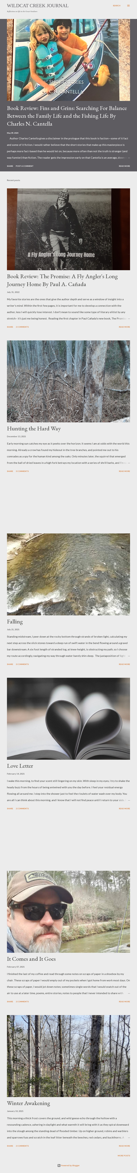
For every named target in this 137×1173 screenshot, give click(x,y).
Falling (15, 621)
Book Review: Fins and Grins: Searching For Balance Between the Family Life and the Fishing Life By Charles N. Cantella (67, 115)
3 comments (22, 471)
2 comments (22, 327)
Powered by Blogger (70, 1165)
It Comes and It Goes (31, 958)
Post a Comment (24, 166)
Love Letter (20, 765)
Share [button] (10, 166)
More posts (124, 1155)
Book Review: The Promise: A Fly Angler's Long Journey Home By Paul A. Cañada (62, 280)
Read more (124, 166)
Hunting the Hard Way (34, 428)
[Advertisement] (68, 503)
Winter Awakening (28, 1103)
